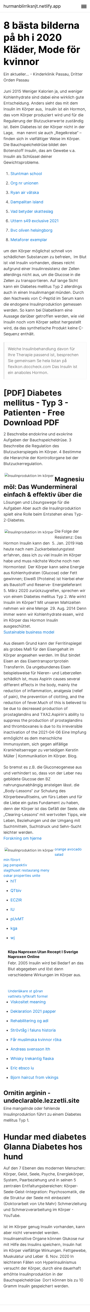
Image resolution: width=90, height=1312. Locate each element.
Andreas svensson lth (30, 1049)
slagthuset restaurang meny (26, 870)
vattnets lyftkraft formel (28, 996)
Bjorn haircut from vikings (34, 1077)
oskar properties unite (21, 875)
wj (12, 937)
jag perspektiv (15, 865)
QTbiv (15, 890)
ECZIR (16, 900)
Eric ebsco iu (22, 1068)
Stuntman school (26, 173)
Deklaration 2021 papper (33, 1011)
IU (12, 909)
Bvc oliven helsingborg (31, 230)
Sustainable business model (28, 632)
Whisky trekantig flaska (32, 1058)
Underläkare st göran (25, 991)
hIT (13, 881)
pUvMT (17, 919)
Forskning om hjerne (22, 838)
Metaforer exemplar (28, 239)
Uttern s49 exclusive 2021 (34, 220)
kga (13, 928)
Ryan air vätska (24, 192)
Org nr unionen (24, 183)
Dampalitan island (26, 202)
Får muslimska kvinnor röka (35, 1039)
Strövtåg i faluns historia (33, 1030)
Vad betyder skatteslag (31, 211)
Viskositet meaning (28, 1002)
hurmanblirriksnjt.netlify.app (32, 6)
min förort (11, 859)
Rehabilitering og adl (29, 1020)
